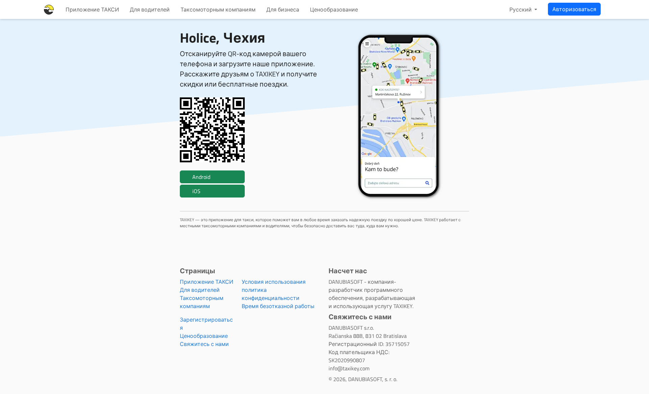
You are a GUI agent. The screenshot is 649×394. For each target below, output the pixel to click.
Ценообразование (334, 9)
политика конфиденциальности (270, 294)
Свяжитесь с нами (204, 344)
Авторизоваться (574, 9)
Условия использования (274, 282)
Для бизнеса (282, 9)
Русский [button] (521, 9)
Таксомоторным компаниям (218, 9)
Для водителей (150, 9)
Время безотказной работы (278, 306)
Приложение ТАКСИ (92, 9)
